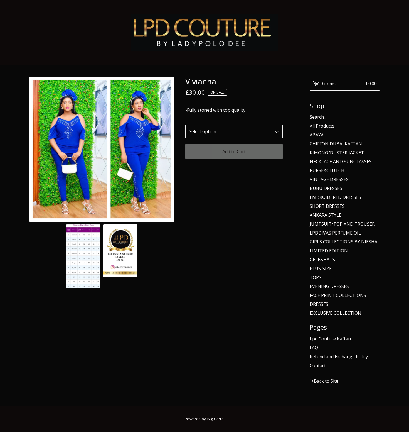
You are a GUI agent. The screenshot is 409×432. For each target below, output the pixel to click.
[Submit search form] (375, 117)
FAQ (314, 348)
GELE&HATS (322, 260)
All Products (322, 126)
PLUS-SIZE (321, 268)
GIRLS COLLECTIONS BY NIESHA (343, 242)
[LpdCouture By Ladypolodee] (205, 32)
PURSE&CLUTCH (327, 170)
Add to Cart (234, 151)
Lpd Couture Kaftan (330, 339)
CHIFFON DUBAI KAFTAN (336, 144)
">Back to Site (324, 381)
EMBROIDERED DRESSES (335, 197)
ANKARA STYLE (325, 215)
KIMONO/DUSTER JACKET (337, 153)
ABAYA (317, 135)
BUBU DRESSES (326, 188)
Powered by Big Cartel (204, 418)
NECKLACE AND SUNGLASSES (341, 161)
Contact (318, 365)
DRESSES (319, 304)
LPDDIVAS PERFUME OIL (335, 233)
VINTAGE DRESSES (329, 179)
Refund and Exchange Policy (339, 356)
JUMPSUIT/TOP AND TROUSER (342, 224)
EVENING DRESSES (329, 286)
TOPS (315, 277)
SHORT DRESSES (327, 206)
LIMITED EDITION (329, 251)
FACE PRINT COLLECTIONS (338, 295)
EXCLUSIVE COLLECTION (335, 313)
